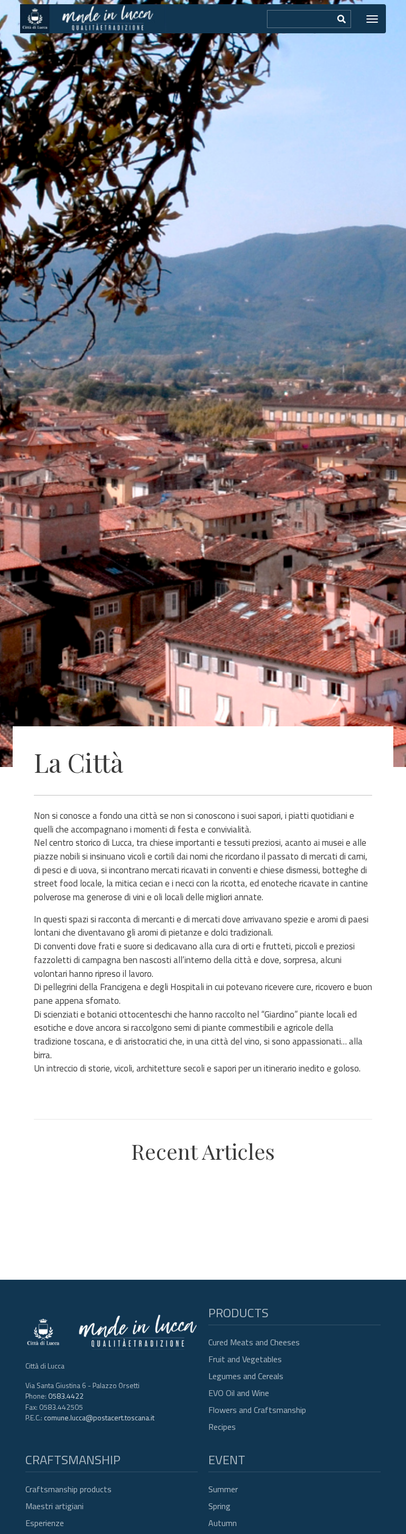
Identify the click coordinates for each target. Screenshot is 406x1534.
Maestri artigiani (54, 1506)
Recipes (222, 1426)
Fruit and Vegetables (245, 1359)
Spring (219, 1506)
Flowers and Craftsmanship (257, 1409)
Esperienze (44, 1523)
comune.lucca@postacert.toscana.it (99, 1417)
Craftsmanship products (68, 1489)
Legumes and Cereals (245, 1376)
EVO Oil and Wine (238, 1393)
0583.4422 (66, 1395)
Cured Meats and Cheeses (254, 1342)
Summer (223, 1489)
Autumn (222, 1523)
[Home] (93, 18)
